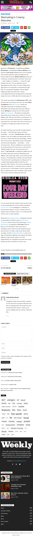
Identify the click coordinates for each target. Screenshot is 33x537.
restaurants (10, 425)
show (28, 425)
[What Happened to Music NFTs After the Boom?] (5, 478)
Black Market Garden (13, 218)
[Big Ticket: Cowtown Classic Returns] (5, 495)
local (26, 417)
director (14, 406)
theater (10, 431)
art (18, 400)
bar (9, 403)
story (8, 428)
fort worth (24, 254)
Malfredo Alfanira (5, 207)
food (25, 410)
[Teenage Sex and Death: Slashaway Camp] (5, 487)
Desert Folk (3, 284)
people (27, 421)
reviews (20, 425)
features (6, 410)
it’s (7, 417)
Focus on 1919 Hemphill (15, 285)
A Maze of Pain (13, 384)
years (12, 434)
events (21, 406)
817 (3, 400)
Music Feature (4, 521)
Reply (7, 315)
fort (18, 254)
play (3, 425)
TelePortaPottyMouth (17, 233)
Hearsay (8, 14)
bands (6, 254)
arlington (11, 400)
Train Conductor (9, 113)
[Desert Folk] (6, 280)
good (3, 417)
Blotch (2, 508)
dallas (26, 403)
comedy (19, 403)
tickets (16, 431)
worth (3, 434)
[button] (30, 2)
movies (12, 421)
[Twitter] (20, 464)
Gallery (29, 268)
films (19, 410)
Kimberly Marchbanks (12, 297)
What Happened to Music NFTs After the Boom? (20, 477)
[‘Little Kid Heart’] (27, 280)
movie (4, 421)
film (13, 410)
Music (2, 14)
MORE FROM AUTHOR (22, 273)
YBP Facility (15, 104)
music (29, 254)
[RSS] (16, 464)
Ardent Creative (16, 535)
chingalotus (13, 254)
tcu (26, 428)
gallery (26, 414)
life (11, 418)
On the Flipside (6, 268)
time (21, 431)
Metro (2, 524)
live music (18, 418)
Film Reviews (4, 513)
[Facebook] (13, 464)
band (23, 400)
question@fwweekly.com (19, 460)
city (13, 403)
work (25, 431)
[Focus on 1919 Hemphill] (16, 280)
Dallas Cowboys (6, 406)
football (3, 414)
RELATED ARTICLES (9, 273)
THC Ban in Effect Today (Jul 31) (13, 380)
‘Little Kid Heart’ (26, 284)
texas (4, 431)
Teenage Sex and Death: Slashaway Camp (18, 485)
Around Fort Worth (5, 511)
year (8, 434)
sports (3, 428)
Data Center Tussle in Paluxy (15, 372)
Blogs (2, 516)
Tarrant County (17, 428)
